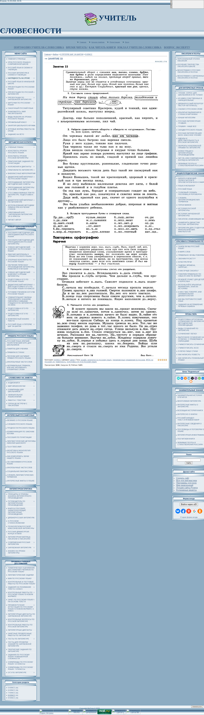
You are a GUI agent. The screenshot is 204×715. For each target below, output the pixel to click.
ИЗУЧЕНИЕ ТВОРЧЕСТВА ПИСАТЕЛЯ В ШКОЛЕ (187, 65)
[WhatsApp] (199, 378)
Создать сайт (182, 478)
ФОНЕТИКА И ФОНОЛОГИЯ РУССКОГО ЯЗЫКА (18, 451)
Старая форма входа (188, 517)
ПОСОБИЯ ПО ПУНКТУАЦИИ (19, 437)
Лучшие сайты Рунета (187, 487)
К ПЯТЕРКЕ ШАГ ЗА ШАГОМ (71, 54)
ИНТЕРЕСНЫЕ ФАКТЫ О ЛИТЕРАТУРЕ (187, 406)
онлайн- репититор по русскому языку (96, 360)
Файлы (55, 54)
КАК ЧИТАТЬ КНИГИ (102, 47)
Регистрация (115, 42)
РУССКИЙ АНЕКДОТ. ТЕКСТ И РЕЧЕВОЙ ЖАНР (187, 419)
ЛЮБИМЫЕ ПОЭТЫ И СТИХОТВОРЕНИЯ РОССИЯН (189, 443)
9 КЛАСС (11, 698)
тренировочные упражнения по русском (129, 360)
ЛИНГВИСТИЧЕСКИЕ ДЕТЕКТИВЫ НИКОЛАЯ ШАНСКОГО (21, 442)
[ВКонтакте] (181, 378)
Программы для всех (186, 483)
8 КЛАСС (11, 695)
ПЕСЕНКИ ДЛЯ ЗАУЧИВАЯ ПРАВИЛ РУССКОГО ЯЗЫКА (18, 357)
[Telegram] (188, 378)
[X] (192, 378)
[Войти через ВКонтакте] (177, 511)
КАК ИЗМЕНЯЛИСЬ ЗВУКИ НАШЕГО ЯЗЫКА (17, 457)
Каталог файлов (97, 42)
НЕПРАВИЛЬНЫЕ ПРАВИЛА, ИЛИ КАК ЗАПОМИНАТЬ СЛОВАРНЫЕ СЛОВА (18, 367)
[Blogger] (190, 381)
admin (72, 360)
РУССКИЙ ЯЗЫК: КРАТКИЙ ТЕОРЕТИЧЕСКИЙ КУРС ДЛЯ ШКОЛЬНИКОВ (18, 343)
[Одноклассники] (185, 378)
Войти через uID (189, 504)
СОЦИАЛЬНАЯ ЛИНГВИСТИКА (20, 471)
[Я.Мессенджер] (178, 378)
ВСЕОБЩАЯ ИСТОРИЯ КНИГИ (190, 410)
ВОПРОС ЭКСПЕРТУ (177, 47)
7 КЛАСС (11, 693)
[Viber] (195, 378)
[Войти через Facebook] (183, 511)
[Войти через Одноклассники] (199, 511)
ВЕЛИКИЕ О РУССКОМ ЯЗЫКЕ (20, 420)
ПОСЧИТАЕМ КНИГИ (186, 439)
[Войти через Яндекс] (188, 511)
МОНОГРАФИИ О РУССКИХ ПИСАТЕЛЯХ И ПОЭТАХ (188, 71)
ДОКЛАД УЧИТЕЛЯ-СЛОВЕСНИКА (139, 47)
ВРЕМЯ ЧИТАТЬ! (76, 47)
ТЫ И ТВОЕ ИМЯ (14, 447)
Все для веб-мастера (186, 480)
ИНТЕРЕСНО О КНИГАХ (187, 414)
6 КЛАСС (11, 690)
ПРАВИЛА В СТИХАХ (15, 352)
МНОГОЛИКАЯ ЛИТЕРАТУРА (189, 401)
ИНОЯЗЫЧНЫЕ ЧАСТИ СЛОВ (19, 362)
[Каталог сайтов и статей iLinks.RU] (119, 714)
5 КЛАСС (11, 688)
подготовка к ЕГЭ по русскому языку (82, 362)
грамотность (61, 362)
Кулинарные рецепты (186, 490)
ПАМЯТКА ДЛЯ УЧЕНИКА (17, 349)
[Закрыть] (171, 8)
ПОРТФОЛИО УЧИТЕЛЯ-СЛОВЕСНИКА (39, 47)
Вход (127, 42)
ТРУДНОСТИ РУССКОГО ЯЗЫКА (20, 428)
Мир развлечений (184, 485)
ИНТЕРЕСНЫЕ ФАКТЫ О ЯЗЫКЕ (20, 481)
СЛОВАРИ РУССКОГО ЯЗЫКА (19, 424)
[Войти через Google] (194, 511)
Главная (83, 42)
